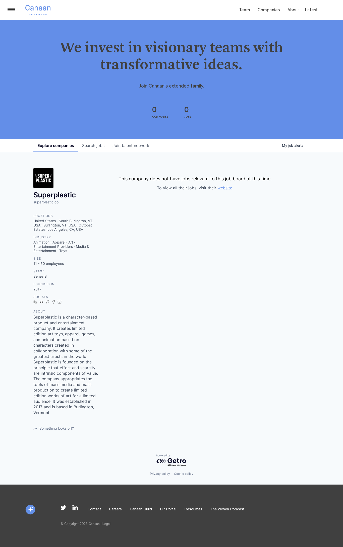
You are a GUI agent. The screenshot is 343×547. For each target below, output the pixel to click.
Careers (115, 510)
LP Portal (168, 510)
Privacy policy (160, 474)
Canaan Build (141, 510)
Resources (193, 510)
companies (55, 145)
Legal (106, 524)
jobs (93, 145)
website (224, 187)
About (293, 10)
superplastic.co (46, 202)
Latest (311, 10)
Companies (269, 10)
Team (244, 10)
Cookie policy (183, 474)
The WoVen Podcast (227, 510)
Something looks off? (56, 428)
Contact (94, 510)
